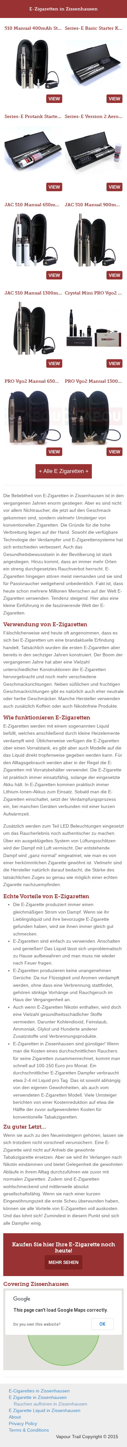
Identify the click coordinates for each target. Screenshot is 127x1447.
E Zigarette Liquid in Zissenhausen (44, 1410)
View (54, 98)
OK (102, 1324)
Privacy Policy (23, 1423)
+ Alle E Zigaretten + (64, 471)
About (15, 1417)
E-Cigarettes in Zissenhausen (39, 1390)
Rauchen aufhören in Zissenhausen (50, 1403)
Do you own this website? (37, 1324)
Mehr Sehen (63, 1262)
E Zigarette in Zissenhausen (38, 1397)
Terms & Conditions (29, 1430)
